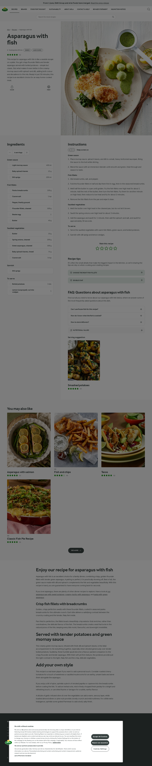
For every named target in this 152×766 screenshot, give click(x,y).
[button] (8, 742)
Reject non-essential (100, 743)
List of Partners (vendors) (22, 756)
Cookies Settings (100, 749)
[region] (66, 741)
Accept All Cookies (100, 737)
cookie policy (57, 742)
